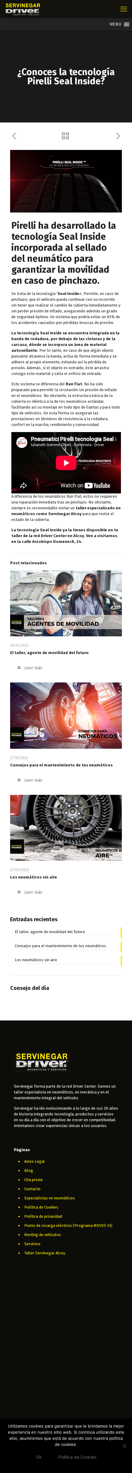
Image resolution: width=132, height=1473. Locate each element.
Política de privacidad (43, 1216)
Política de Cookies (41, 1207)
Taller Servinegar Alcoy (44, 1253)
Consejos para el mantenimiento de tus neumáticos (61, 765)
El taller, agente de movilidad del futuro (49, 652)
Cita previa (33, 1179)
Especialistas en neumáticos (49, 1198)
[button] (115, 24)
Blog (28, 1170)
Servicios (32, 1244)
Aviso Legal (34, 1161)
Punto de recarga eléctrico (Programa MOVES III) (68, 1225)
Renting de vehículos (42, 1234)
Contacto (32, 1189)
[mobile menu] (123, 9)
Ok (39, 1457)
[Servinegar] (23, 9)
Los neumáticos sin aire (33, 877)
